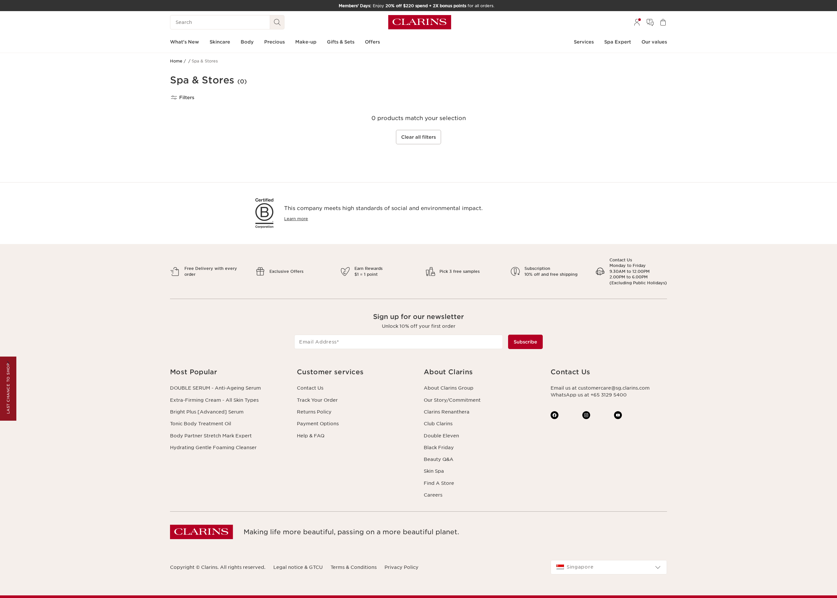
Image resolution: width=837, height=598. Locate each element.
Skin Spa (434, 471)
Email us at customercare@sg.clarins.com (600, 388)
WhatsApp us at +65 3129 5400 (589, 394)
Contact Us (310, 388)
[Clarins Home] (419, 22)
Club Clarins (438, 423)
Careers (433, 495)
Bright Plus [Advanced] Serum (207, 411)
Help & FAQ (310, 435)
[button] (228, 372)
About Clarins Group (448, 388)
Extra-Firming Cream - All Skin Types (214, 400)
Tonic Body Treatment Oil (200, 423)
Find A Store (439, 483)
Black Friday (439, 447)
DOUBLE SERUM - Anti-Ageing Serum (215, 388)
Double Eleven (441, 435)
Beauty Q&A (438, 459)
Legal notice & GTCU (298, 567)
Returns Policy (314, 411)
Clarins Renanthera (447, 411)
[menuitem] (637, 22)
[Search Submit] (277, 22)
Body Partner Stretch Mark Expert (211, 435)
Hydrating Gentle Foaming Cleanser (213, 447)
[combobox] (609, 567)
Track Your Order (317, 400)
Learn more (296, 218)
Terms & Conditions (354, 567)
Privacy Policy (401, 567)
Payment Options (318, 423)
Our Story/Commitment (452, 400)
